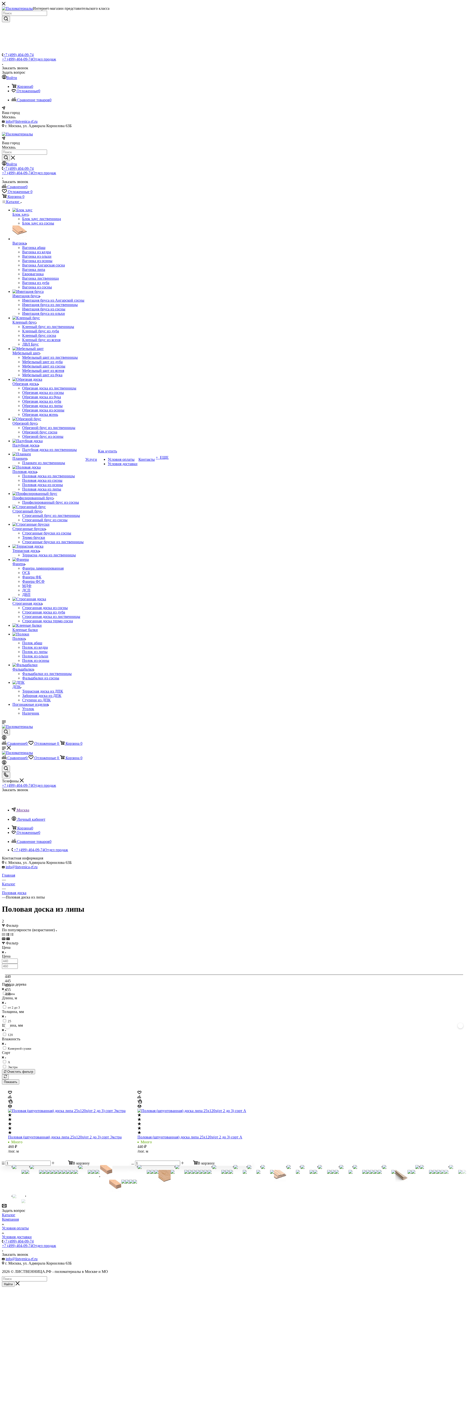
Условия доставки (17, 1237)
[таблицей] (11, 934)
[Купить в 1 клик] (10, 1102)
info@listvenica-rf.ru (22, 121)
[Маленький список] (3, 939)
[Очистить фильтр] (5, 1076)
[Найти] (6, 19)
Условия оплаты (15, 1228)
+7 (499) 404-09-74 (18, 55)
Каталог (8, 1215)
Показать (10, 1082)
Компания (10, 1219)
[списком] (7, 934)
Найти (8, 1284)
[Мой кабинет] (4, 738)
